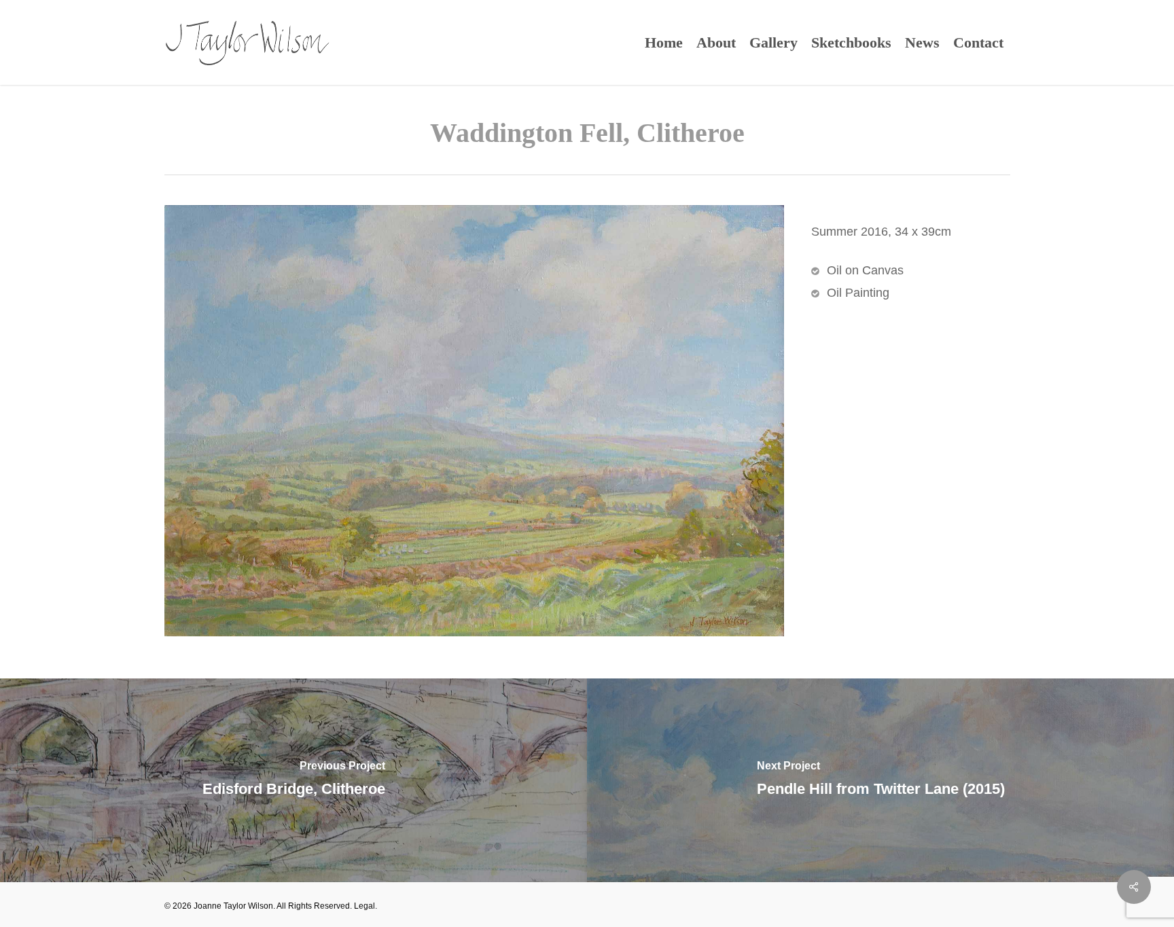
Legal (364, 906)
